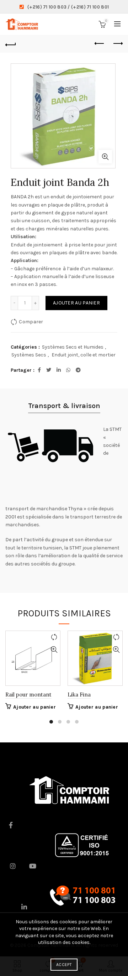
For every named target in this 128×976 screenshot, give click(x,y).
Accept (64, 964)
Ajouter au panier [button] (34, 707)
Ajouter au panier (76, 303)
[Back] (11, 44)
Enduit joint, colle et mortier (84, 355)
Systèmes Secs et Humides (72, 347)
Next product (117, 44)
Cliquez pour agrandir (105, 156)
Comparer (31, 322)
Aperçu (54, 649)
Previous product (99, 44)
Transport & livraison (64, 406)
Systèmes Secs (28, 355)
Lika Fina (79, 694)
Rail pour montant (28, 694)
